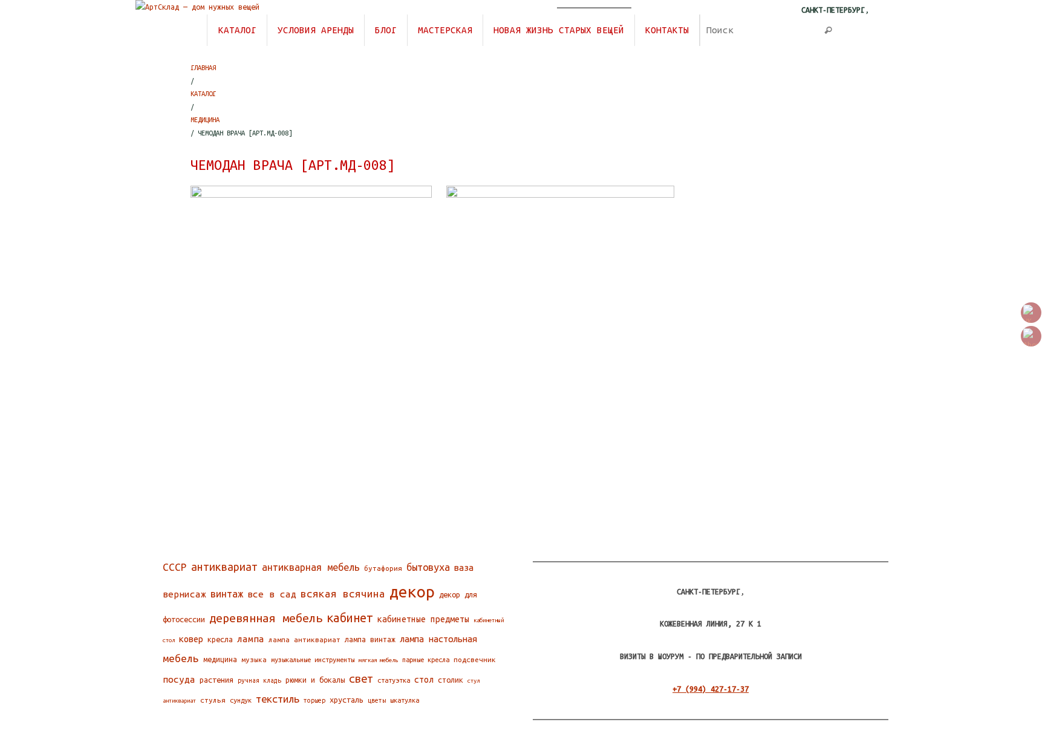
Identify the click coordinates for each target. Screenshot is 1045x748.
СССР (175, 567)
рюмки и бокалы (315, 680)
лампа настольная (438, 639)
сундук (241, 700)
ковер (191, 639)
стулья (213, 700)
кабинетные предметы (423, 619)
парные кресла (425, 659)
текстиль (277, 698)
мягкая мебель (378, 660)
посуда (179, 679)
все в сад (271, 594)
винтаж (226, 593)
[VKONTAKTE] (1031, 312)
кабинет (350, 618)
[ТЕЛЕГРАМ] (1031, 336)
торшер (314, 700)
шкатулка (404, 700)
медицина (220, 659)
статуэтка (393, 680)
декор (412, 591)
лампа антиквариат (304, 639)
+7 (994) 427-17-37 (710, 689)
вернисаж (184, 594)
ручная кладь (259, 680)
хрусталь (346, 699)
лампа (250, 639)
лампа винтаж (370, 639)
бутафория (383, 568)
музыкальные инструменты (312, 659)
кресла (220, 639)
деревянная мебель (265, 618)
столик (450, 680)
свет (361, 678)
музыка (254, 659)
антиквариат (224, 567)
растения (216, 679)
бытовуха (428, 567)
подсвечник (475, 659)
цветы (377, 700)
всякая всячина (343, 593)
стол (424, 680)
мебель (181, 658)
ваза (464, 567)
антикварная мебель (311, 567)
